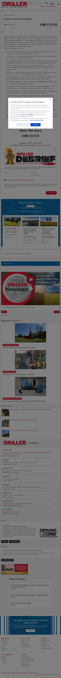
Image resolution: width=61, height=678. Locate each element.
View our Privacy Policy (37, 120)
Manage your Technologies (23, 124)
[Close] (50, 99)
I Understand (35, 124)
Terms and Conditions (27, 115)
